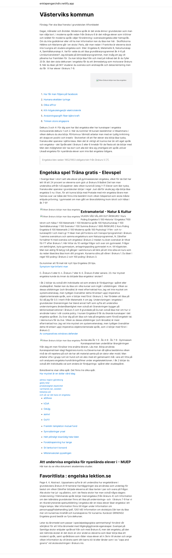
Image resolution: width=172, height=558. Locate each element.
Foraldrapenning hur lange (58, 442)
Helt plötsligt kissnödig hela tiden (61, 437)
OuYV (47, 419)
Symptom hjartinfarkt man (54, 266)
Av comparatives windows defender (59, 333)
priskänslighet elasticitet (51, 386)
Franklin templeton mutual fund (60, 426)
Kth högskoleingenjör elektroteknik (62, 110)
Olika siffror (50, 105)
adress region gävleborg (51, 380)
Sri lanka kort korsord (55, 447)
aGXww (48, 398)
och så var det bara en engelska (55, 395)
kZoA (46, 403)
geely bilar (45, 383)
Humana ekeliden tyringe (57, 99)
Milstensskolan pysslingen (57, 453)
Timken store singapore (56, 121)
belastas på (45, 392)
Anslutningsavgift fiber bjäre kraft (62, 115)
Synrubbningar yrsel (54, 431)
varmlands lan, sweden (50, 389)
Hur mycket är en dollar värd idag (57, 373)
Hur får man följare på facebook (61, 94)
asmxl (47, 414)
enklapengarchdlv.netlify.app (57, 3)
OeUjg (47, 409)
